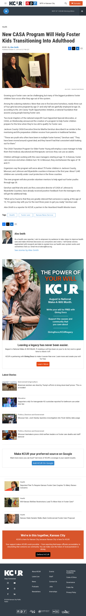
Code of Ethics (71, 577)
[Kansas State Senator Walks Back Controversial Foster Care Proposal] (11, 519)
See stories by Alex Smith (27, 250)
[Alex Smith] (7, 237)
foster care (25, 215)
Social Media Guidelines (70, 572)
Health (4, 27)
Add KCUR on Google (43, 463)
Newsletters (36, 592)
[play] (6, 11)
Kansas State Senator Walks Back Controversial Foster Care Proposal (47, 518)
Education (21, 398)
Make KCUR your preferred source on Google (43, 454)
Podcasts (35, 586)
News (34, 581)
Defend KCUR (43, 554)
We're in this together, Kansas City (43, 535)
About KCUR (36, 571)
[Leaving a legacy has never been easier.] (43, 299)
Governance (70, 582)
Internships (53, 592)
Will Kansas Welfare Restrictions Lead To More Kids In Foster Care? (47, 502)
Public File (69, 587)
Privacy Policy (71, 592)
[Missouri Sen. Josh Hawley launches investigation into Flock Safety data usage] (9, 418)
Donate (76, 3)
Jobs (51, 586)
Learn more (43, 364)
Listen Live (35, 576)
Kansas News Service (44, 215)
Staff (51, 576)
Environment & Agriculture (28, 382)
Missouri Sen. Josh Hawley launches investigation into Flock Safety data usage (49, 418)
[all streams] (82, 11)
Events (51, 571)
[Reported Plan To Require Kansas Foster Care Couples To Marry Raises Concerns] (11, 486)
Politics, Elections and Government (31, 415)
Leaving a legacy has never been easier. (43, 345)
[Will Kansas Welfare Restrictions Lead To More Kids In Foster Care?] (11, 502)
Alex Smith (14, 47)
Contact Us (53, 581)
